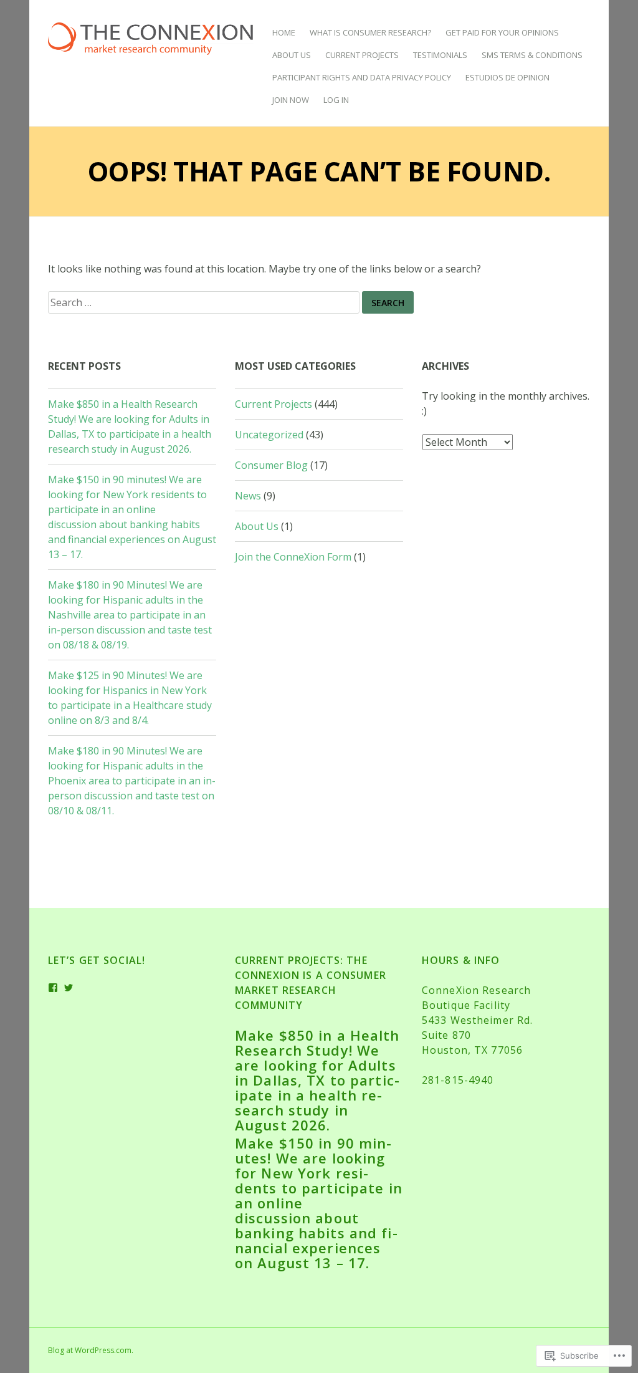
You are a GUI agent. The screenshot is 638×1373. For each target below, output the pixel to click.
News (248, 496)
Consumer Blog (271, 465)
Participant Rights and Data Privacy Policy (361, 77)
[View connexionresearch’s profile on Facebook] (53, 988)
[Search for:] (205, 301)
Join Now (290, 99)
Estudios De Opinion (507, 77)
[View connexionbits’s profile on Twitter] (69, 988)
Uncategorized (269, 434)
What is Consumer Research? (370, 32)
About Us (291, 54)
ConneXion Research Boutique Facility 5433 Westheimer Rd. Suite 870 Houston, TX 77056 (477, 1020)
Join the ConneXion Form (293, 557)
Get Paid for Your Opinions (502, 32)
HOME (283, 32)
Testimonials (440, 54)
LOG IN (336, 99)
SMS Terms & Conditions (532, 54)
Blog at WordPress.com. (90, 1350)
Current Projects (362, 54)
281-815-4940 (457, 1080)
